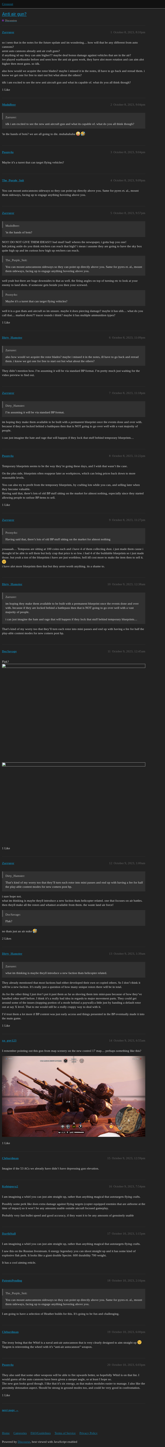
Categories (20, 1433)
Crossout (7, 4)
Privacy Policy (88, 1433)
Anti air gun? (14, 14)
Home (6, 1433)
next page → (10, 1410)
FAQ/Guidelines (41, 1433)
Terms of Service (65, 1433)
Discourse (24, 1441)
